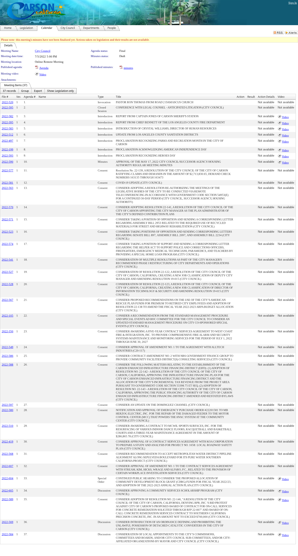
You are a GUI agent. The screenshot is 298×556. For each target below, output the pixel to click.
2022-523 (7, 231)
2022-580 (7, 410)
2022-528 (7, 284)
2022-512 (7, 134)
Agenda (43, 68)
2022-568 (7, 453)
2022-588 (7, 364)
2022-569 (7, 522)
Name (42, 97)
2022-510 (7, 425)
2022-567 (7, 300)
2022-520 (7, 102)
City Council (42, 50)
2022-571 (7, 219)
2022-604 (7, 478)
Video (42, 74)
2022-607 (7, 466)
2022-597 (7, 404)
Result (251, 97)
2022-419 (7, 441)
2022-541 (7, 259)
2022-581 (7, 182)
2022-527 (7, 272)
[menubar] (38, 91)
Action (240, 97)
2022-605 (7, 490)
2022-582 (7, 116)
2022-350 (7, 331)
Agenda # (30, 97)
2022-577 (7, 170)
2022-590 (7, 161)
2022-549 (7, 347)
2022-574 (7, 244)
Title (118, 97)
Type (101, 97)
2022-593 (7, 155)
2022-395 (7, 122)
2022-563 (7, 188)
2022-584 (7, 534)
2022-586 (7, 355)
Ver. (18, 97)
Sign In (292, 2)
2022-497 (7, 140)
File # (5, 97)
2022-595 (7, 107)
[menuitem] (9, 91)
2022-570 (7, 207)
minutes (128, 68)
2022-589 (7, 499)
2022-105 (7, 315)
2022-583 (7, 128)
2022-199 (7, 149)
